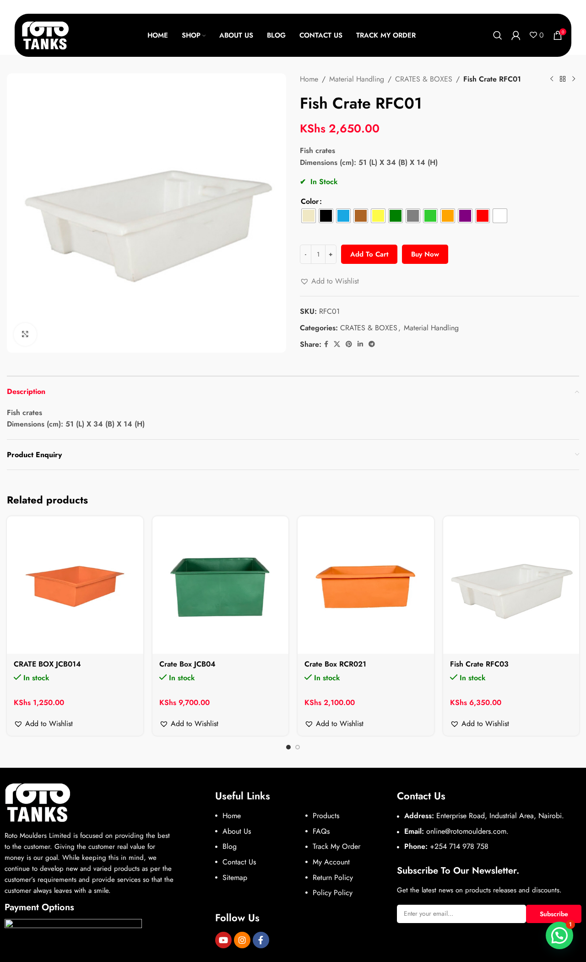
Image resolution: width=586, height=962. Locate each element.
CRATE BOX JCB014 (47, 664)
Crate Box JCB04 (187, 664)
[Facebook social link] (326, 344)
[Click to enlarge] (25, 334)
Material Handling (356, 79)
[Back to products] (562, 79)
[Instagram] (242, 940)
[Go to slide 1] (288, 747)
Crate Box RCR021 (335, 664)
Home (309, 79)
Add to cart (369, 254)
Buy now (425, 254)
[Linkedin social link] (360, 344)
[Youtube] (223, 940)
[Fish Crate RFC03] (511, 585)
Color (310, 201)
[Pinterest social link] (349, 344)
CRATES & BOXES (423, 79)
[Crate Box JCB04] (220, 585)
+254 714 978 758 (459, 846)
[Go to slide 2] (297, 747)
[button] (329, 281)
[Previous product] (551, 79)
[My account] (516, 35)
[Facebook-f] (261, 940)
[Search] (497, 35)
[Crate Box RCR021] (366, 585)
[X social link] (337, 344)
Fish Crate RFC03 (479, 664)
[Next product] (573, 79)
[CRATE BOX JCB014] (75, 585)
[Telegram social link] (372, 344)
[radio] (308, 216)
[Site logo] (46, 34)
